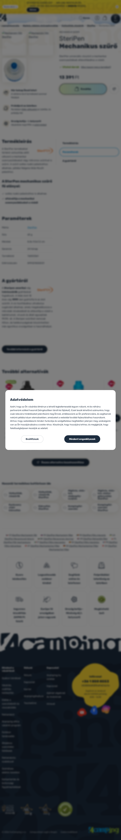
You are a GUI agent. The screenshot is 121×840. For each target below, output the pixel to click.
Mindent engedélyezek (82, 439)
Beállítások (32, 439)
